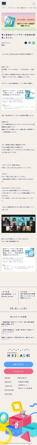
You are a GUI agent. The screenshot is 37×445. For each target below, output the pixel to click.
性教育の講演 (23, 382)
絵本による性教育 (25, 388)
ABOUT (8, 382)
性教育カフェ (23, 385)
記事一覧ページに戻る (18, 308)
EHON (7, 394)
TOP (3, 8)
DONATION (18, 371)
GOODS (8, 390)
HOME (7, 378)
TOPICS (11, 8)
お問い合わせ (18, 364)
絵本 (3, 45)
